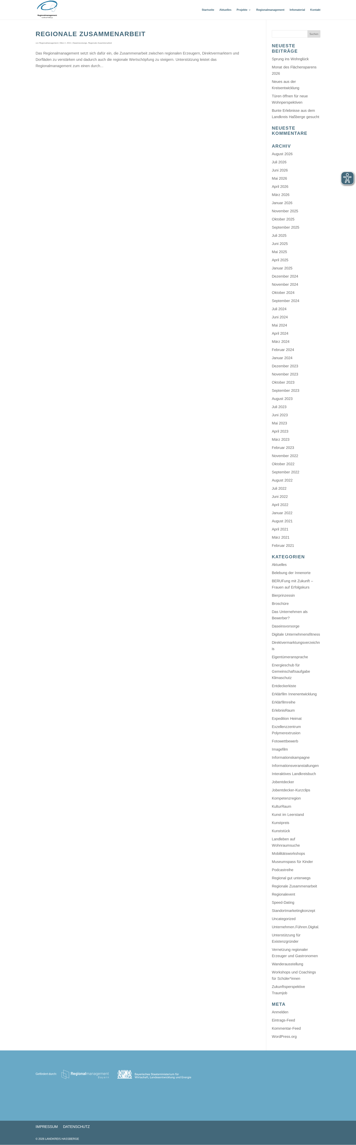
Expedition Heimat (287, 718)
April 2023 (280, 431)
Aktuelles (225, 10)
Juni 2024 (280, 317)
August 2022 (282, 480)
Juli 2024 (279, 309)
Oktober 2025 (283, 219)
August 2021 (282, 521)
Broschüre (280, 604)
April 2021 (280, 529)
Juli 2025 (279, 235)
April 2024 (280, 333)
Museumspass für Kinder (292, 862)
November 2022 (285, 456)
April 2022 (280, 505)
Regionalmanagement (270, 10)
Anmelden (280, 1012)
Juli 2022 (279, 488)
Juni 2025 (280, 244)
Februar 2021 (283, 545)
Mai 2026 (279, 178)
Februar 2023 (283, 448)
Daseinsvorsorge (80, 43)
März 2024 (280, 342)
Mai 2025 (279, 252)
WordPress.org (284, 1036)
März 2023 (280, 439)
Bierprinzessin (283, 595)
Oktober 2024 (283, 293)
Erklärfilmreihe (283, 702)
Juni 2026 (280, 170)
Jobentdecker (283, 782)
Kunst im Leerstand (288, 815)
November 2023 (285, 374)
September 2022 (285, 472)
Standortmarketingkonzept (293, 911)
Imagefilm (280, 749)
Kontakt (315, 10)
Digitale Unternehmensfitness (296, 634)
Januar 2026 (282, 203)
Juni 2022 (280, 497)
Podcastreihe (282, 870)
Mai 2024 (279, 325)
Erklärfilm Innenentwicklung (294, 694)
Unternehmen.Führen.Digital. (295, 927)
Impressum (47, 1127)
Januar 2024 (282, 358)
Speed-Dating (283, 902)
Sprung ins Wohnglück (290, 59)
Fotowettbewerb (285, 741)
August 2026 (282, 154)
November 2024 (285, 284)
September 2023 (285, 390)
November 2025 (285, 211)
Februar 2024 (283, 350)
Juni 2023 (280, 415)
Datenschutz (76, 1127)
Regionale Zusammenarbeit (91, 33)
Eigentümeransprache (290, 657)
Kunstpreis (280, 823)
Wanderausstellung (287, 964)
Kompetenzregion (286, 798)
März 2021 (280, 537)
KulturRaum (281, 806)
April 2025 (280, 260)
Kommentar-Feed (286, 1028)
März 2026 (280, 195)
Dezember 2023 (285, 366)
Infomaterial (297, 10)
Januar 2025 (282, 268)
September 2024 (285, 301)
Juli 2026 (279, 162)
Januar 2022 (282, 513)
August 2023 (282, 399)
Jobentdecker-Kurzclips (291, 790)
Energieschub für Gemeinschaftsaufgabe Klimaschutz (291, 671)
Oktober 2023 (283, 382)
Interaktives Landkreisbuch (294, 774)
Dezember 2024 (285, 276)
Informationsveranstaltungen (295, 766)
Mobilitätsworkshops (288, 853)
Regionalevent (283, 894)
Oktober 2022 (283, 464)
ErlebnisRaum (283, 710)
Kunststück (281, 831)
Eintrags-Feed (283, 1020)
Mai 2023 (279, 423)
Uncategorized (284, 919)
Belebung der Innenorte (291, 573)
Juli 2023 (279, 407)
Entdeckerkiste (284, 686)
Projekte (242, 10)
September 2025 (285, 227)
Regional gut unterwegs (291, 878)
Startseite (208, 10)
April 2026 (280, 186)
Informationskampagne (291, 757)
